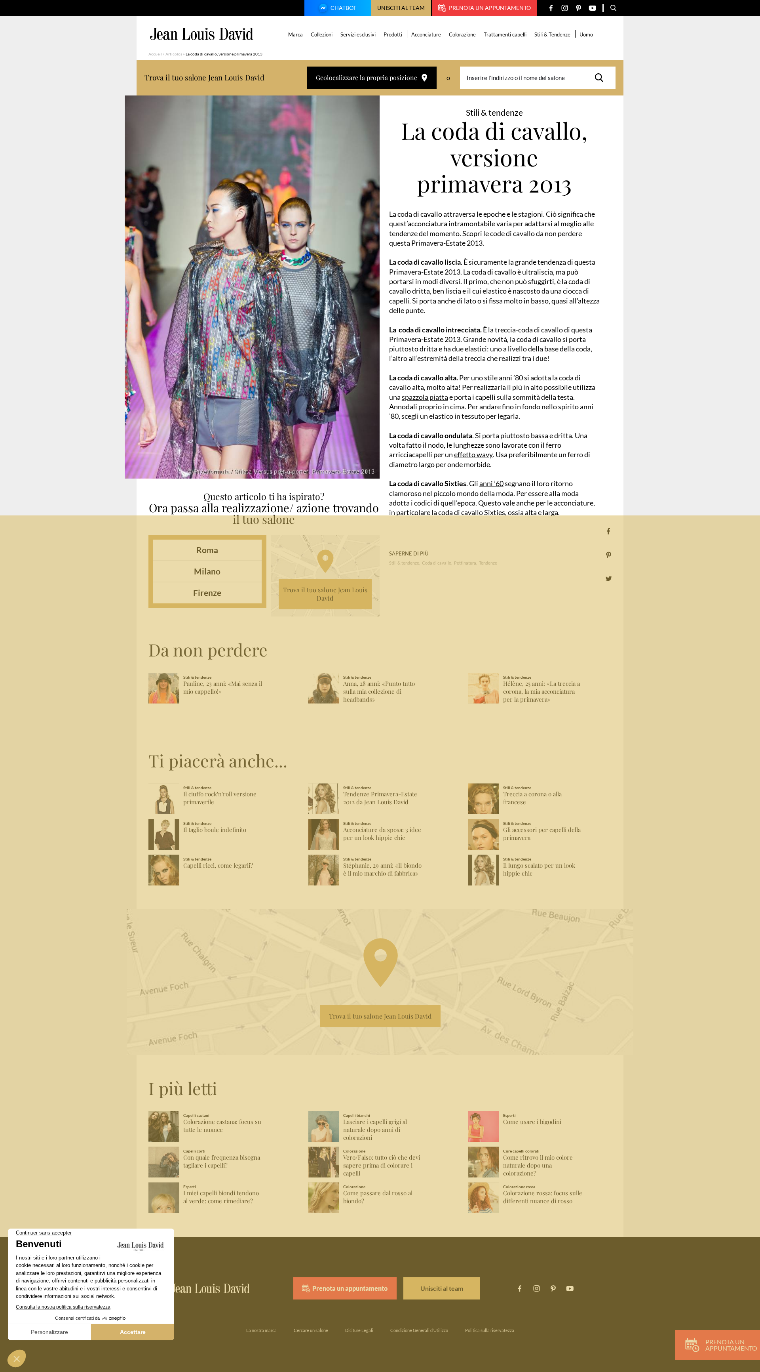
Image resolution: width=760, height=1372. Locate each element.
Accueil (155, 54)
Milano (207, 571)
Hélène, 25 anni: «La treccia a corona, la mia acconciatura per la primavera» (541, 691)
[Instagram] (565, 8)
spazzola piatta (425, 397)
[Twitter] (609, 579)
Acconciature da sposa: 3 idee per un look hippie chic (382, 834)
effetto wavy (473, 454)
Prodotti (393, 34)
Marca (295, 34)
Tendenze (488, 562)
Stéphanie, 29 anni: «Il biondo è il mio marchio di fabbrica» (382, 869)
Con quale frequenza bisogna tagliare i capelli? (221, 1161)
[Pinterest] (578, 8)
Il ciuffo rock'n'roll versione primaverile (219, 798)
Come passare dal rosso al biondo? (377, 1197)
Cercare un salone (311, 1330)
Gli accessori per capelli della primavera (542, 834)
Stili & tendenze (404, 562)
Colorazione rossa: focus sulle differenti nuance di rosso (542, 1197)
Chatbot (343, 7)
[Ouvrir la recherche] (613, 8)
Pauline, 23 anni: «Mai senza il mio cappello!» (222, 687)
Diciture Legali (359, 1330)
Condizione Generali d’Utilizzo (419, 1330)
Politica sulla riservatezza (489, 1330)
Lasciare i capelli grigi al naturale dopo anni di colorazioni (375, 1129)
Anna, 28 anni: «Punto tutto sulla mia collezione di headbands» (379, 691)
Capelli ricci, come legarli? (218, 865)
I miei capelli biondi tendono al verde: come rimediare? (221, 1197)
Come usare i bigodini (532, 1122)
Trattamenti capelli (505, 34)
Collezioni (321, 34)
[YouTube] (592, 8)
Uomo (586, 34)
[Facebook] (551, 8)
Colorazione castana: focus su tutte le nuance (222, 1125)
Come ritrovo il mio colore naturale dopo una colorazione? (538, 1165)
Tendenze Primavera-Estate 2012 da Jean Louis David (380, 798)
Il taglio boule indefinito (214, 830)
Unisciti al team (401, 7)
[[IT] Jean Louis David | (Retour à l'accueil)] (201, 34)
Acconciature (426, 34)
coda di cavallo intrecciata (439, 329)
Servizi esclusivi (358, 34)
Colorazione (462, 34)
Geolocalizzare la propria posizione (366, 77)
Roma (207, 550)
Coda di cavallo (436, 562)
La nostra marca (261, 1330)
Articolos (173, 54)
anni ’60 (491, 483)
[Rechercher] (601, 78)
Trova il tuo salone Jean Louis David (325, 594)
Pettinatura (465, 562)
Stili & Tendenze (552, 34)
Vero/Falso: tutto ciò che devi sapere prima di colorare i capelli (381, 1165)
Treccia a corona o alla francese (532, 798)
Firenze (207, 592)
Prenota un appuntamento (490, 7)
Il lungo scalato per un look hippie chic (539, 869)
